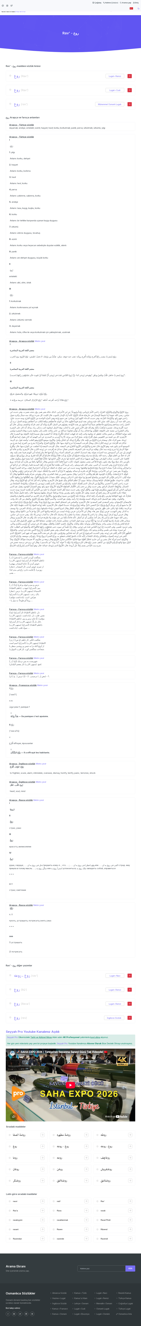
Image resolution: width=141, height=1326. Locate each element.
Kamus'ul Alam (80, 1298)
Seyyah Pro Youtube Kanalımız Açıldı (32, 1031)
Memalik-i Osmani (104, 1303)
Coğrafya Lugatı (125, 1303)
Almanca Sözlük (59, 1293)
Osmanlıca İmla (125, 1314)
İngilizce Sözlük (114, 1018)
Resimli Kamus (124, 1293)
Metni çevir (40, 341)
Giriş (137, 3)
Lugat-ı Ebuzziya (81, 1314)
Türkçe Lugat (124, 1309)
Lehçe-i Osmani (81, 1303)
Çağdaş (97, 3)
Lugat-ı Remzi (115, 76)
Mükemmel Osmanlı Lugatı (109, 104)
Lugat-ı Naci (115, 976)
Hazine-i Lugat (58, 1298)
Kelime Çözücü (111, 3)
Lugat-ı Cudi (114, 90)
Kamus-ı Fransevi (60, 1309)
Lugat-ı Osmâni (103, 1314)
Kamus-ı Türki (80, 1293)
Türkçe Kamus (124, 1298)
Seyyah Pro (12, 1037)
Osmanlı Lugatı (102, 1309)
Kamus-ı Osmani (59, 1314)
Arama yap (126, 3)
